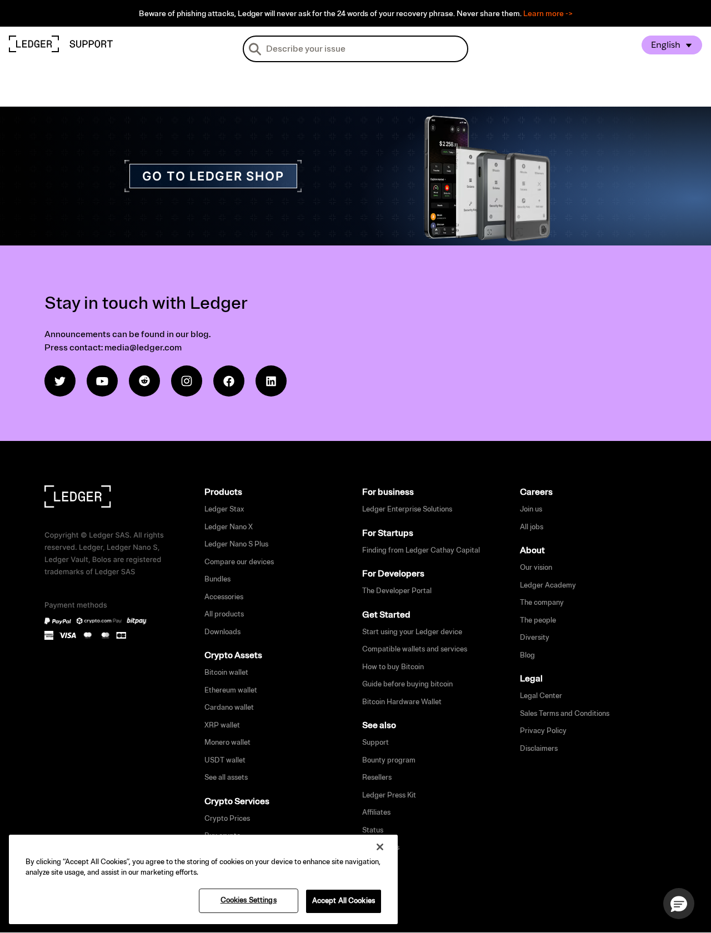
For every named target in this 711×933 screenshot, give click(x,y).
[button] (678, 903)
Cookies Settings (249, 900)
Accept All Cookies (343, 900)
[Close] (380, 847)
